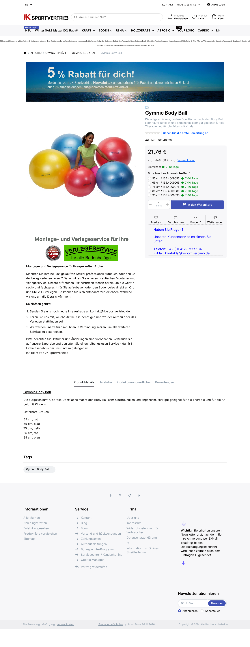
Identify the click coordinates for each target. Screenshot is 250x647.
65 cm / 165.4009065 (175, 182)
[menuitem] (28, 30)
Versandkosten (186, 160)
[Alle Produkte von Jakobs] (147, 107)
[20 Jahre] (125, 80)
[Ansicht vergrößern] (81, 163)
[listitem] (81, 163)
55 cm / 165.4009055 (175, 178)
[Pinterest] (139, 495)
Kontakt (167, 4)
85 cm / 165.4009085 (175, 191)
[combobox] (28, 4)
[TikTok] (130, 495)
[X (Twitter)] (120, 495)
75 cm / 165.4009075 (175, 187)
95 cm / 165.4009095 (175, 195)
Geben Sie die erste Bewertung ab (185, 133)
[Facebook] (111, 495)
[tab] (84, 382)
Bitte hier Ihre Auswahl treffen (168, 173)
